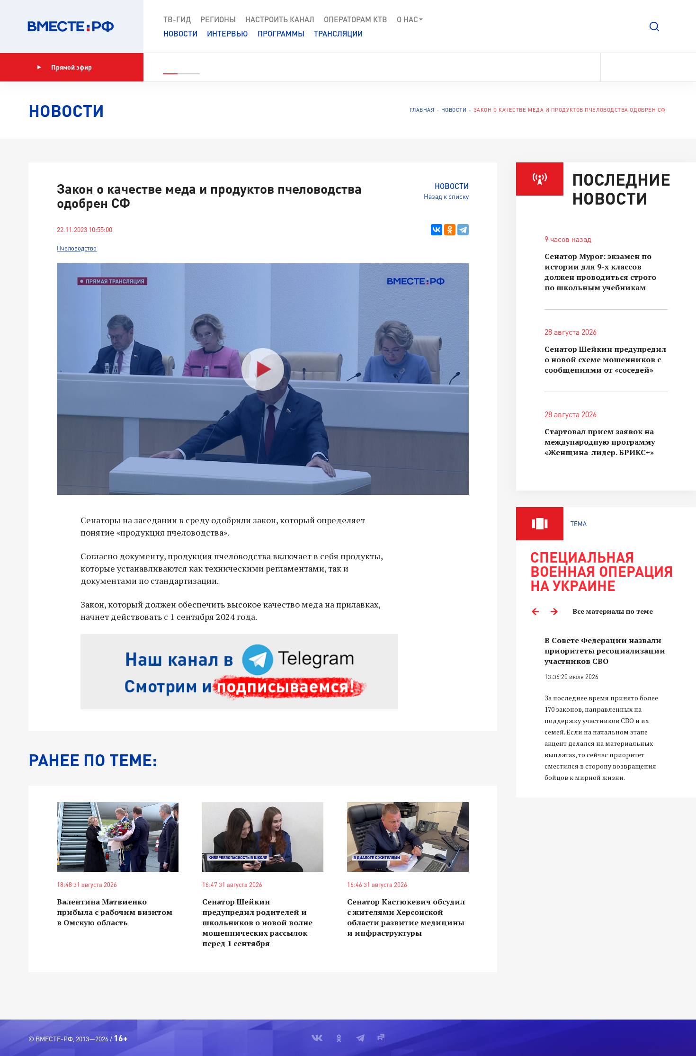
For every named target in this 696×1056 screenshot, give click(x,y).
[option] (606, 709)
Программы (281, 33)
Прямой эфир (71, 67)
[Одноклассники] (449, 229)
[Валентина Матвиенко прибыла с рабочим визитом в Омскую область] (117, 837)
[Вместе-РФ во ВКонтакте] (614, 67)
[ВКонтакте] (436, 229)
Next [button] (553, 611)
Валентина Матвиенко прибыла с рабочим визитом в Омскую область (114, 912)
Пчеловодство (77, 248)
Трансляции (338, 33)
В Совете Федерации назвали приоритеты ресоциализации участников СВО (604, 650)
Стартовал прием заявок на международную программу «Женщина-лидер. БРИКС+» (599, 441)
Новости (180, 33)
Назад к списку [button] (446, 196)
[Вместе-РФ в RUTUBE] (663, 67)
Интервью (227, 33)
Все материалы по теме (613, 611)
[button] (654, 26)
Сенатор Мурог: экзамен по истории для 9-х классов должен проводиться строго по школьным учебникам (600, 272)
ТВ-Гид (177, 19)
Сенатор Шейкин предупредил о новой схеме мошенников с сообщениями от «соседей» (605, 359)
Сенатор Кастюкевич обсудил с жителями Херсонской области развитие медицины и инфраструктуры (406, 917)
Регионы (218, 19)
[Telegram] (463, 229)
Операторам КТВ (355, 19)
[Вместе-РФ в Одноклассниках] (631, 67)
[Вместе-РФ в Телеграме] (648, 67)
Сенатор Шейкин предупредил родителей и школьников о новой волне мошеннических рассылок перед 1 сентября (257, 922)
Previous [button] (535, 611)
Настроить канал (279, 19)
